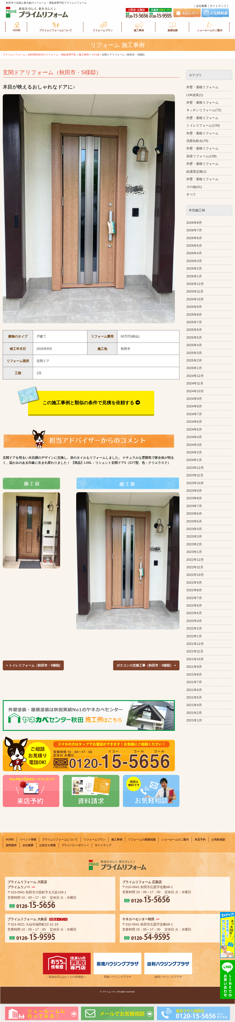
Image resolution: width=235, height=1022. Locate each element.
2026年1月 (194, 276)
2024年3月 (194, 445)
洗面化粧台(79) (197, 141)
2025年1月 (194, 368)
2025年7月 (194, 322)
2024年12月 (195, 376)
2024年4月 (194, 437)
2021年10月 (195, 659)
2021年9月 (194, 666)
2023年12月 (195, 468)
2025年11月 (194, 291)
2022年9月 (194, 582)
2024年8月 (194, 406)
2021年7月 (194, 682)
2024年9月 (194, 399)
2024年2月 (194, 452)
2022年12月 (195, 559)
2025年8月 (194, 314)
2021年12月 (195, 644)
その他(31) (194, 187)
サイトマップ (218, 6)
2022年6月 (194, 605)
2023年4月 (194, 529)
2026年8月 (194, 222)
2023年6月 (194, 513)
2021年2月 (194, 713)
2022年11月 (194, 567)
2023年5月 (194, 521)
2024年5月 (194, 429)
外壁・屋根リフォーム (202, 87)
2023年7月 (194, 506)
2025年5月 (194, 337)
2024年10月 (195, 391)
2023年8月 (194, 498)
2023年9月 (194, 490)
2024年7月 (194, 414)
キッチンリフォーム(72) (203, 110)
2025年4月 (194, 345)
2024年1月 (194, 460)
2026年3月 (194, 261)
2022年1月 (194, 636)
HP (33, 887)
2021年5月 (194, 697)
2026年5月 (194, 245)
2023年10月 (195, 483)
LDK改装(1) (194, 95)
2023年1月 (194, 552)
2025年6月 (194, 329)
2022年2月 (194, 628)
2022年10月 (195, 575)
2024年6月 (194, 421)
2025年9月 (194, 307)
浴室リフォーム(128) (201, 156)
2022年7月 (194, 598)
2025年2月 (194, 360)
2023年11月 (194, 475)
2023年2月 (194, 544)
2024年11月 (194, 383)
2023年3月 (194, 536)
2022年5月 (194, 613)
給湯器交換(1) (196, 171)
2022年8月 (194, 590)
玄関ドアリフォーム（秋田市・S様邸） (52, 72)
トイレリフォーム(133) (203, 125)
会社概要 (201, 6)
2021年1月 (194, 720)
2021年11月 (194, 651)
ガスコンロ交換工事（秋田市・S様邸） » (146, 665)
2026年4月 (194, 253)
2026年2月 (194, 268)
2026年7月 (194, 230)
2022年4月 (194, 621)
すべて (191, 194)
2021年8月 (194, 674)
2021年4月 (194, 705)
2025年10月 (195, 299)
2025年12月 (195, 284)
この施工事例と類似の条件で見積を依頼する (88, 402)
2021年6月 (194, 690)
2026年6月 (194, 238)
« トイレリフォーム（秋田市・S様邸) (33, 665)
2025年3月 (194, 353)
